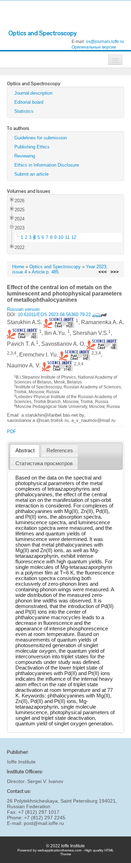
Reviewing (24, 156)
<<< (103, 272)
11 (67, 237)
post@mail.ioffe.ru (44, 823)
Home (18, 266)
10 (60, 237)
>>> (114, 272)
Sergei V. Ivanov (45, 781)
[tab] (25, 450)
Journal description (33, 93)
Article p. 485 (45, 272)
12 (73, 237)
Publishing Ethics (32, 146)
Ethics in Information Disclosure (46, 165)
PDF (11, 431)
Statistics (24, 111)
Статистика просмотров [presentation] (44, 463)
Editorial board (28, 102)
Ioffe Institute (21, 762)
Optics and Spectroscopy (42, 33)
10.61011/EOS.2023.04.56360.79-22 (55, 314)
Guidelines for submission (40, 137)
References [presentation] (59, 450)
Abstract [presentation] (25, 450)
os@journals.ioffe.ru (105, 41)
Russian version (23, 309)
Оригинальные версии (94, 47)
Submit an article (31, 174)
